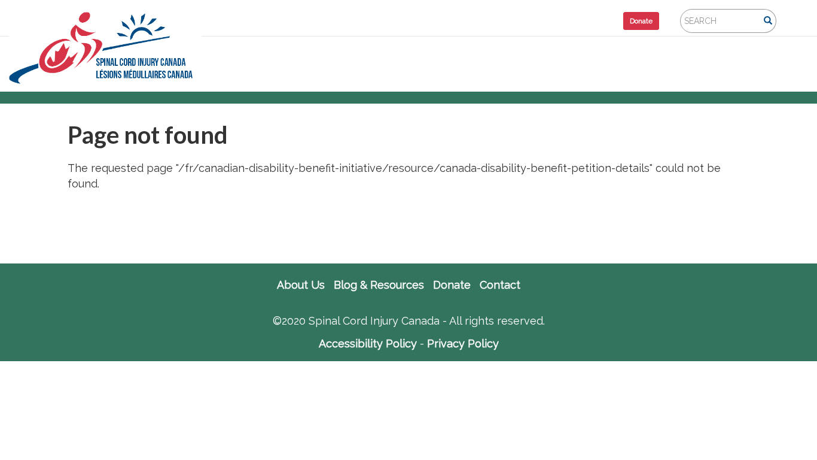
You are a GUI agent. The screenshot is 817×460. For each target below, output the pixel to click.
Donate (641, 21)
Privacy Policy (463, 343)
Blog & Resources (379, 285)
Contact (500, 285)
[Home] (110, 48)
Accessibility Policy (368, 343)
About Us (301, 285)
